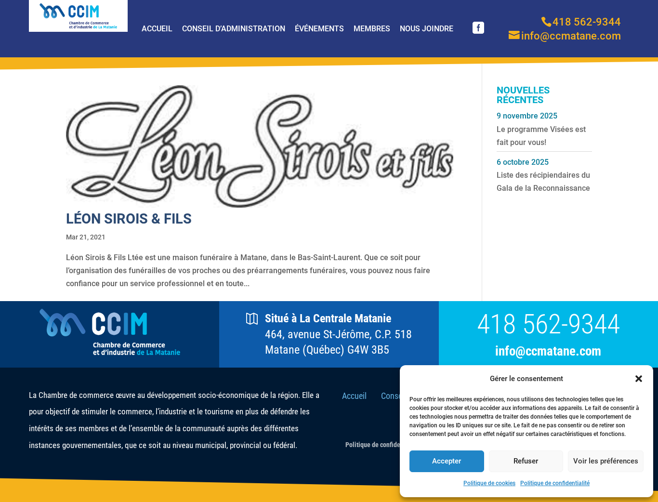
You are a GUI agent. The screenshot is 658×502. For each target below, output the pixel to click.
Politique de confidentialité (555, 483)
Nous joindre (426, 28)
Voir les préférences (605, 461)
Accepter (446, 461)
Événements (319, 28)
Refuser (525, 461)
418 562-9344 (548, 324)
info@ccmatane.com (548, 351)
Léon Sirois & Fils (129, 219)
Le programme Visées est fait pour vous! (541, 136)
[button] (639, 378)
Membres (372, 28)
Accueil (157, 28)
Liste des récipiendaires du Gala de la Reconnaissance (543, 182)
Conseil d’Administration (233, 28)
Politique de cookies (489, 483)
